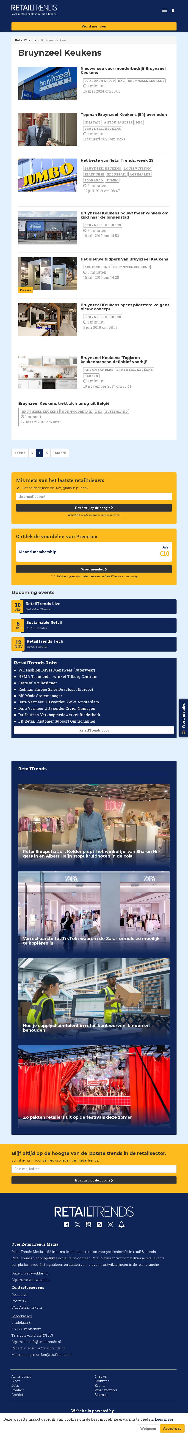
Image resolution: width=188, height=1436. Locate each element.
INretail (92, 122)
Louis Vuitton (137, 168)
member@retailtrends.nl (52, 1354)
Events (100, 1385)
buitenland (116, 411)
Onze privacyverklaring (30, 1273)
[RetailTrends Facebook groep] (66, 1225)
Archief (17, 1394)
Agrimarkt (140, 174)
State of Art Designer (37, 682)
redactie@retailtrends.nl (46, 1348)
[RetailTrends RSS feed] (99, 1225)
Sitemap (101, 1394)
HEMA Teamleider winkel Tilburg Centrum (57, 676)
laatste (59, 452)
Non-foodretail (77, 411)
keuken (91, 376)
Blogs (15, 1381)
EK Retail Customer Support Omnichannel (56, 721)
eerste (20, 452)
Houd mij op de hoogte (93, 508)
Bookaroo (93, 180)
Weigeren (148, 1428)
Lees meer (164, 1419)
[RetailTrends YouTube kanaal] (88, 1225)
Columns (102, 1381)
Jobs (15, 1385)
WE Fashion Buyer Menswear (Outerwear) (56, 670)
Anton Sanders (118, 122)
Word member (94, 26)
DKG (121, 80)
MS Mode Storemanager (40, 695)
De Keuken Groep (99, 80)
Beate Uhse (94, 174)
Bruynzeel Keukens (146, 80)
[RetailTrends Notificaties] (121, 1225)
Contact (17, 1390)
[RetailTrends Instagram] (110, 1225)
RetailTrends (25, 40)
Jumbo (112, 180)
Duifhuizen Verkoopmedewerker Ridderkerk (59, 714)
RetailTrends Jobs (94, 730)
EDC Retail (116, 174)
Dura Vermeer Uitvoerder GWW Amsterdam (58, 701)
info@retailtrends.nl (45, 1342)
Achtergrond (97, 267)
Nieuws (101, 1376)
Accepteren (172, 1428)
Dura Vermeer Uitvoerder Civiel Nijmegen (56, 708)
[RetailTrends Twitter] (77, 1226)
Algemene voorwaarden (30, 1279)
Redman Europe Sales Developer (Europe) (55, 689)
